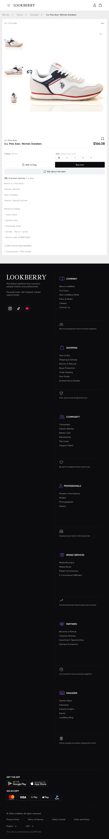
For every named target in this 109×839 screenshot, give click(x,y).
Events (62, 713)
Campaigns (64, 424)
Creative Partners (67, 636)
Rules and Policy (81, 819)
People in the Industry (69, 493)
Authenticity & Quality (69, 381)
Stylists (62, 506)
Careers (63, 303)
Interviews (64, 705)
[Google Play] (17, 783)
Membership (65, 437)
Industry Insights (66, 709)
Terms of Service (35, 819)
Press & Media (66, 299)
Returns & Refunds (67, 364)
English (10, 826)
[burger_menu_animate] (9, 5)
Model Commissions (68, 571)
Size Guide (64, 376)
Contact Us (64, 307)
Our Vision (64, 290)
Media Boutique (66, 562)
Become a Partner (67, 631)
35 (59, 158)
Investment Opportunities (71, 640)
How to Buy (64, 355)
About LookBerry (67, 286)
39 (91, 158)
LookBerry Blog (66, 717)
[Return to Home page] (24, 5)
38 (83, 158)
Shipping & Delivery (68, 360)
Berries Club (65, 433)
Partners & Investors (68, 644)
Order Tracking (66, 372)
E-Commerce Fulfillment (70, 575)
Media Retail (65, 567)
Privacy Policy (13, 819)
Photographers (66, 502)
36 (67, 158)
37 (75, 158)
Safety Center (58, 819)
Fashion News (65, 700)
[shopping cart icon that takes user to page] (100, 5)
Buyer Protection (67, 368)
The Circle (64, 441)
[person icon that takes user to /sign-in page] (95, 5)
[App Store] (38, 783)
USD (28, 826)
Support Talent (66, 445)
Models (62, 498)
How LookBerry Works (69, 295)
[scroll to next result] (100, 82)
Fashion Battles (66, 429)
